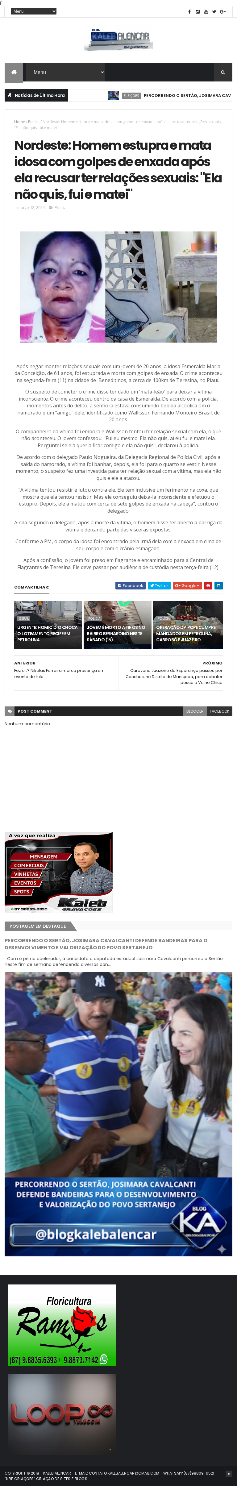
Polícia (34, 121)
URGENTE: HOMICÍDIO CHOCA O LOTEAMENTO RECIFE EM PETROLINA (47, 633)
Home (19, 121)
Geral (24, 618)
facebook (219, 711)
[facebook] (189, 11)
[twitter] (214, 11)
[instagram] (197, 11)
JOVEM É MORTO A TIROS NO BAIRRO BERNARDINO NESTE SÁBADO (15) (116, 633)
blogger (195, 711)
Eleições (100, 95)
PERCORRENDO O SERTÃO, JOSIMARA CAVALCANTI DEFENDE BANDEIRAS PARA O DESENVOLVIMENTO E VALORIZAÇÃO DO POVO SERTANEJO (106, 944)
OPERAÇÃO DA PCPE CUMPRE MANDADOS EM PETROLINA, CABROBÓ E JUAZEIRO (185, 633)
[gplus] (222, 11)
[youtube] (206, 11)
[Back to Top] (229, 1474)
